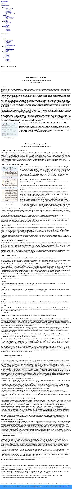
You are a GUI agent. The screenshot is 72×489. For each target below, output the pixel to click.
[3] (60, 271)
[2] (27, 215)
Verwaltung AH (4, 1)
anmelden (3, 3)
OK (63, 486)
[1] (5, 156)
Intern (2, 2)
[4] (35, 411)
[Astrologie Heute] (5, 5)
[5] (19, 431)
